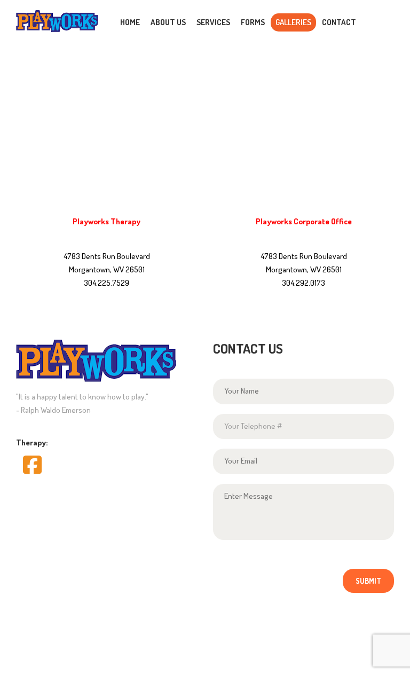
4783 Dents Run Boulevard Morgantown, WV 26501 (304, 269)
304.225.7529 (106, 283)
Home (157, 79)
